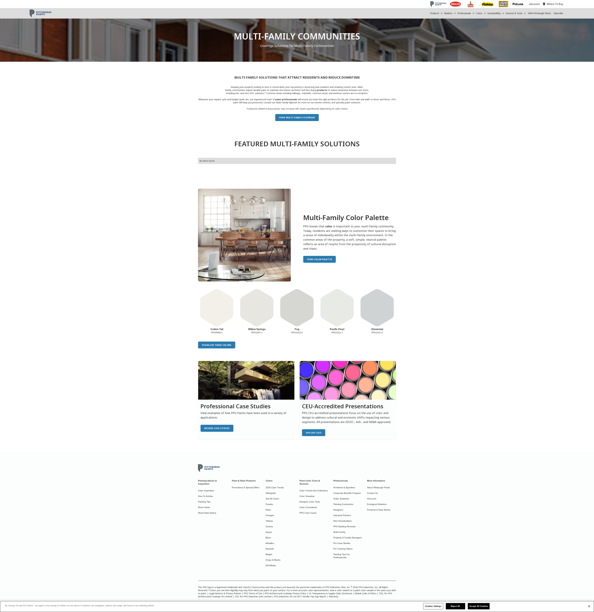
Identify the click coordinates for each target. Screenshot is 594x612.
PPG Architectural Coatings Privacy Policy (285, 593)
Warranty (333, 596)
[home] (40, 13)
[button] (436, 13)
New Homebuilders (342, 521)
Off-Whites (271, 565)
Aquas (269, 532)
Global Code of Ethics (365, 593)
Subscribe (558, 13)
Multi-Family (339, 532)
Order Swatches (341, 498)
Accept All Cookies (478, 606)
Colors (479, 13)
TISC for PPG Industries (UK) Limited (253, 596)
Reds (268, 510)
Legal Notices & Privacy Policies (225, 593)
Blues (268, 537)
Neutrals (270, 549)
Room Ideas (204, 507)
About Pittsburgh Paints (378, 487)
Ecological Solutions (377, 504)
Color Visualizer (307, 496)
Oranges (270, 515)
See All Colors (272, 498)
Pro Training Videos (343, 549)
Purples (269, 504)
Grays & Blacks (273, 560)
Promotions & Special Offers (245, 487)
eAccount (371, 498)
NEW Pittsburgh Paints (539, 13)
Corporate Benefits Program (347, 493)
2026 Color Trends (275, 487)
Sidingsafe (271, 493)
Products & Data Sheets (378, 510)
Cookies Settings (433, 606)
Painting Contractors (343, 504)
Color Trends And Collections (313, 490)
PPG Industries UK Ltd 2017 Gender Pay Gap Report (300, 596)
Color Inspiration (206, 490)
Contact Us (372, 493)
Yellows (269, 521)
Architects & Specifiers (344, 487)
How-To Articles (205, 496)
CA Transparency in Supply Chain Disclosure (330, 593)
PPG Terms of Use (253, 593)
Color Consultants (308, 507)
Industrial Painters (342, 515)
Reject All (455, 606)
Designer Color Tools (309, 501)
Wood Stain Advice (207, 513)
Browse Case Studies (217, 428)
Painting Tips (204, 501)
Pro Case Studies (341, 543)
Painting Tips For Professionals (341, 556)
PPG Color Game (307, 513)
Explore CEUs (313, 432)
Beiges (269, 554)
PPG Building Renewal (344, 526)
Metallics (270, 543)
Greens (269, 526)
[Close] (589, 606)
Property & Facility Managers (347, 537)
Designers (338, 510)
